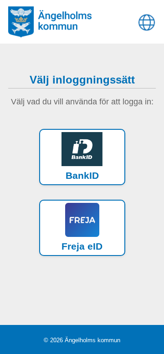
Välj (85, 157)
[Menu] (146, 20)
